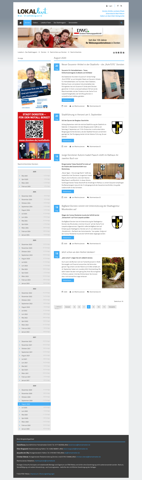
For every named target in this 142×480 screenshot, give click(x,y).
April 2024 (36, 224)
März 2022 (36, 325)
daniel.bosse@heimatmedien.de (79, 445)
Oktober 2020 (36, 397)
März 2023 (36, 276)
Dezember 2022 (36, 293)
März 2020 (36, 422)
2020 (34, 386)
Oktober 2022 (36, 300)
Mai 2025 (36, 176)
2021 (34, 337)
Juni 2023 (36, 266)
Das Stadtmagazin (60, 22)
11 (104, 307)
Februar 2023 (36, 280)
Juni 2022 (36, 314)
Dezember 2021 (36, 341)
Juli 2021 (36, 359)
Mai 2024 (36, 221)
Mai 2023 (36, 269)
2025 (34, 171)
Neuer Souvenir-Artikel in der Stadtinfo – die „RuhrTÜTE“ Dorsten (93, 64)
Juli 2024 (36, 214)
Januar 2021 (36, 380)
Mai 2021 (36, 366)
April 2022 (36, 321)
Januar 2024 (36, 235)
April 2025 (36, 179)
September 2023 (36, 255)
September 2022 (36, 303)
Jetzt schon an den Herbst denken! (78, 252)
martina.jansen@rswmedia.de (45, 461)
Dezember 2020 (36, 390)
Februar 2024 (36, 231)
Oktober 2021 (36, 348)
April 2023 (36, 273)
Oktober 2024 (36, 203)
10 (98, 307)
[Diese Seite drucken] (114, 52)
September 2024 (36, 206)
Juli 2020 (36, 407)
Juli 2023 (36, 262)
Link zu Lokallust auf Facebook (117, 5)
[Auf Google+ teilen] (123, 52)
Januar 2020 (36, 429)
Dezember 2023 (36, 244)
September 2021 (36, 352)
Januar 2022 (36, 332)
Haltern (35, 22)
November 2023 (36, 248)
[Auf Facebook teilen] (118, 52)
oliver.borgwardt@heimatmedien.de (76, 449)
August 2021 (36, 355)
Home (20, 21)
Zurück (67, 307)
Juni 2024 (36, 217)
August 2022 (36, 307)
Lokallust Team (46, 22)
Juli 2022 (36, 311)
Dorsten (27, 22)
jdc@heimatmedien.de (72, 453)
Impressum (34, 474)
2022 (34, 289)
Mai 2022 (36, 318)
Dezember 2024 (36, 196)
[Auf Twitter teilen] (121, 52)
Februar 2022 (36, 328)
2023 (34, 240)
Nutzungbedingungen (47, 474)
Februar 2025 (36, 186)
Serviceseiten (73, 22)
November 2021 (36, 345)
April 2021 (36, 370)
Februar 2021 (36, 377)
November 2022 (36, 296)
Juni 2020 (36, 411)
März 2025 (36, 183)
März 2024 (36, 228)
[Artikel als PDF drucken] (116, 52)
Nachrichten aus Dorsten (58, 52)
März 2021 (36, 373)
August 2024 (36, 210)
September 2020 (36, 400)
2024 (34, 192)
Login (110, 6)
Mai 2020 (36, 415)
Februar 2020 (36, 425)
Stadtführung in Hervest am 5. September (82, 114)
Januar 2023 (36, 283)
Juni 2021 (36, 363)
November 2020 (36, 393)
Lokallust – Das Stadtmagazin (27, 52)
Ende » (57, 309)
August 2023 (36, 258)
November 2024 (36, 199)
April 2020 (36, 418)
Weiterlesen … (67, 99)
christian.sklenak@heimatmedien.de (88, 457)
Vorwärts (112, 307)
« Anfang (58, 307)
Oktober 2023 (36, 251)
